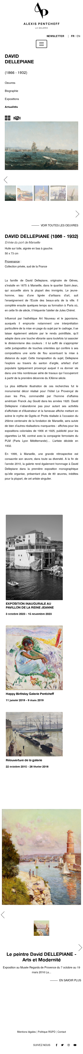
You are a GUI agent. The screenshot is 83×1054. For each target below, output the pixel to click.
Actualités (11, 106)
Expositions (12, 99)
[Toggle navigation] (41, 44)
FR (72, 36)
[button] (7, 179)
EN (78, 36)
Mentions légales (26, 1031)
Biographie (11, 91)
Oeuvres (10, 83)
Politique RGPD (46, 1031)
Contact (62, 1031)
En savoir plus (70, 980)
